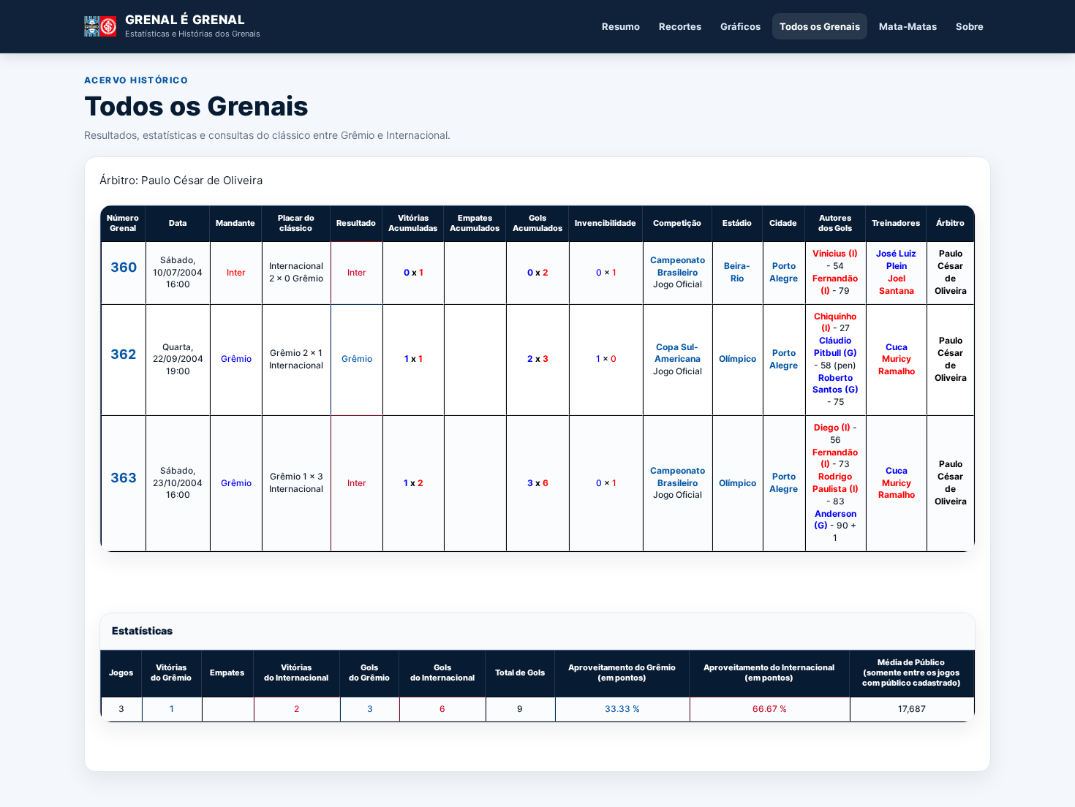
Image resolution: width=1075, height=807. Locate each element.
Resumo (621, 26)
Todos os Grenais (820, 26)
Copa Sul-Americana (678, 353)
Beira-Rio (737, 272)
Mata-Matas (908, 26)
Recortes (680, 26)
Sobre (970, 26)
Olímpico (737, 358)
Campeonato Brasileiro (677, 266)
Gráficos (740, 26)
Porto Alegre (783, 272)
